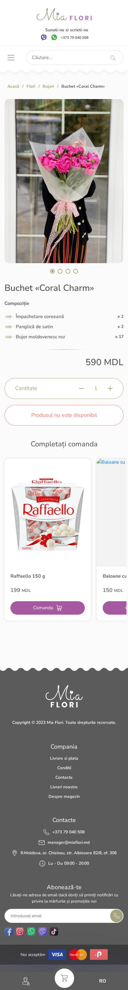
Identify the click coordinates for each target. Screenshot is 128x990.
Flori (30, 86)
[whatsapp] (54, 37)
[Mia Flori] (64, 14)
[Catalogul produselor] (13, 57)
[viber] (44, 37)
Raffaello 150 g (27, 576)
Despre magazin (64, 796)
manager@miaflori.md (69, 842)
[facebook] (8, 931)
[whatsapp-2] (31, 931)
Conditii (64, 768)
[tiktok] (54, 931)
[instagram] (20, 931)
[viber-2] (42, 931)
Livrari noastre (64, 787)
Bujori (48, 86)
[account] (26, 981)
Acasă (13, 86)
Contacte (64, 777)
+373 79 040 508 (68, 832)
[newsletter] (116, 916)
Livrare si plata (64, 758)
